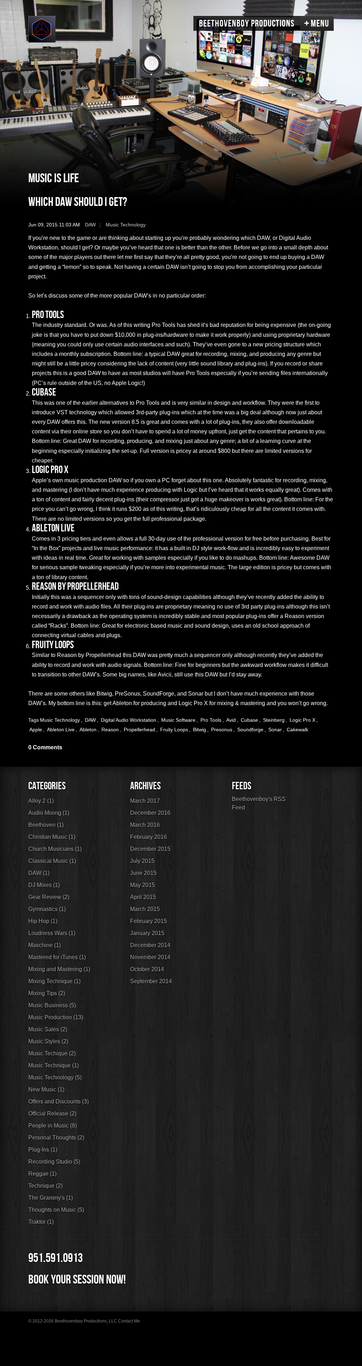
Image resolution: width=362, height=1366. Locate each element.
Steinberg (274, 720)
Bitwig (199, 729)
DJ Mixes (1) (44, 885)
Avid (231, 720)
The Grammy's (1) (50, 1198)
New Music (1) (46, 1090)
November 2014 (150, 957)
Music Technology (126, 224)
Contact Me (129, 1321)
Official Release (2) (52, 1114)
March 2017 (145, 801)
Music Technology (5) (55, 1077)
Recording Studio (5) (54, 1162)
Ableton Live (61, 729)
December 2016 (150, 813)
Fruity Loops (174, 729)
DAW (90, 224)
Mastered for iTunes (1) (57, 957)
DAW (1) (38, 873)
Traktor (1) (41, 1222)
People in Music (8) (52, 1126)
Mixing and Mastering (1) (59, 969)
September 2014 (151, 981)
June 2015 (143, 873)
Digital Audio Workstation (128, 720)
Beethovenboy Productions (246, 23)
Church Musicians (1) (55, 849)
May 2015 (142, 885)
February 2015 (148, 921)
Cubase (249, 720)
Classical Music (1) (52, 861)
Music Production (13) (55, 1017)
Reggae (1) (42, 1174)
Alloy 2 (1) (41, 801)
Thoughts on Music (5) (56, 1210)
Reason (110, 729)
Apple (35, 729)
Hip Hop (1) (42, 921)
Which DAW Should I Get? (77, 202)
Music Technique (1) (53, 1065)
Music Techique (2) (52, 1053)
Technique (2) (45, 1186)
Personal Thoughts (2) (56, 1138)
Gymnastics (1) (47, 909)
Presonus (221, 729)
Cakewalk (297, 729)
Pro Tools (210, 720)
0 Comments (45, 747)
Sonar (275, 729)
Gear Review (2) (48, 897)
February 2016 (148, 837)
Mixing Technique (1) (54, 981)
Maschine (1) (44, 945)
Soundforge (250, 729)
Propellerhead (139, 729)
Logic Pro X (302, 720)
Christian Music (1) (51, 837)
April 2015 (143, 897)
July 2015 (142, 861)
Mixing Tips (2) (46, 993)
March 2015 (145, 909)
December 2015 (150, 849)
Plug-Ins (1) (42, 1150)
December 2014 (150, 945)
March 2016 (145, 825)
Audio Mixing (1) (48, 813)
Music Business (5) (52, 1005)
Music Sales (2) (47, 1029)
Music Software (178, 720)
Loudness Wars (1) (51, 933)
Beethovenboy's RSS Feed (259, 803)
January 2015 (147, 933)
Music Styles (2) (48, 1041)
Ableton (88, 729)
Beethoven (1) (46, 825)
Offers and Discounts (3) (58, 1102)
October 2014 (147, 969)
